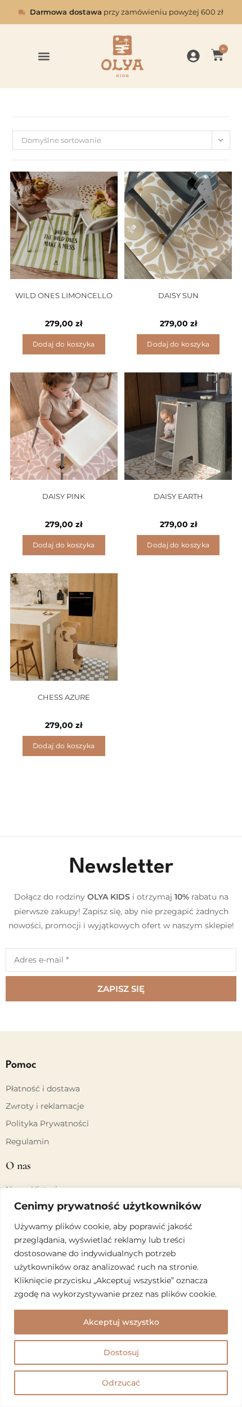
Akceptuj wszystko (121, 1322)
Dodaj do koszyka (64, 344)
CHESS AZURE (64, 697)
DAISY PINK (63, 496)
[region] (121, 1297)
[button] (43, 56)
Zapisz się (121, 988)
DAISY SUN (178, 295)
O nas (18, 1165)
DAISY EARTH (178, 496)
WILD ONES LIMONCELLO (64, 295)
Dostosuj (121, 1352)
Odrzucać (121, 1383)
